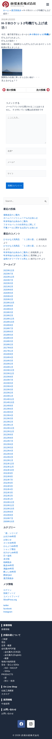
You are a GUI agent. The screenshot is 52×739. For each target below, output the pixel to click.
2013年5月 (8, 412)
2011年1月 (8, 499)
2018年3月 (8, 341)
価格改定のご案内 (11, 215)
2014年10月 (8, 402)
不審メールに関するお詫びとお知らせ (20, 228)
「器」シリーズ (10, 533)
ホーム (6, 10)
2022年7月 (8, 280)
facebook (7, 609)
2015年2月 (8, 393)
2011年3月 (8, 492)
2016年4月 (8, 357)
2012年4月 (8, 451)
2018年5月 (8, 335)
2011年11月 (8, 467)
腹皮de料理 (8, 565)
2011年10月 (8, 470)
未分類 (6, 559)
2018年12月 (8, 319)
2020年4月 (8, 296)
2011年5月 (8, 486)
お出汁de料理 (9, 536)
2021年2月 (8, 286)
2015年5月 (8, 383)
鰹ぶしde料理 (9, 572)
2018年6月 (8, 332)
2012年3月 (8, 454)
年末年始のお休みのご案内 (15, 221)
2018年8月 (8, 325)
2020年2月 (8, 299)
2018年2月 (8, 344)
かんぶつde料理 (10, 546)
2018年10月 (8, 322)
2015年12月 (8, 370)
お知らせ (7, 540)
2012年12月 (8, 428)
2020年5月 (8, 293)
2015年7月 (8, 380)
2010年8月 (8, 515)
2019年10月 (8, 303)
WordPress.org (10, 600)
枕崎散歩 (7, 562)
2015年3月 (8, 389)
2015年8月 (8, 377)
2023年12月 (8, 270)
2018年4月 (8, 338)
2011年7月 (8, 480)
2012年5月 (8, 447)
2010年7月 (8, 518)
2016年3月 (8, 361)
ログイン (7, 590)
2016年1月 (8, 367)
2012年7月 (8, 441)
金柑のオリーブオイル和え (15, 259)
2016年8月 (8, 354)
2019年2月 (8, 315)
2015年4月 (8, 386)
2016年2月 (8, 364)
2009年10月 (8, 521)
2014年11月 (8, 399)
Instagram (7, 612)
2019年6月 (8, 309)
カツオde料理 (9, 543)
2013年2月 (8, 422)
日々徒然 (7, 556)
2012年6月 (8, 444)
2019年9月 (8, 306)
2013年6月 (8, 409)
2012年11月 (8, 431)
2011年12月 (8, 464)
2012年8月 (8, 438)
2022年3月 (8, 283)
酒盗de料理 (8, 569)
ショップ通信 (9, 549)
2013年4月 (8, 415)
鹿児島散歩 (16, 10)
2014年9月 (8, 406)
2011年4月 (8, 489)
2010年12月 (8, 502)
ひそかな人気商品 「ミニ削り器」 (19, 239)
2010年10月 (8, 509)
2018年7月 (8, 328)
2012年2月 (8, 457)
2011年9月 (8, 473)
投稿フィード (9, 593)
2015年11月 (8, 373)
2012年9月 (8, 435)
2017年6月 (8, 348)
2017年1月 (8, 351)
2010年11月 (8, 505)
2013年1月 (8, 425)
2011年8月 (8, 476)
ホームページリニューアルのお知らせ (20, 218)
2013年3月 (8, 418)
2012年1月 (8, 460)
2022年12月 (8, 277)
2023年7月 (8, 274)
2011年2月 (8, 496)
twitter (6, 605)
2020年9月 (8, 290)
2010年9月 (8, 512)
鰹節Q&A (7, 575)
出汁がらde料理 (10, 552)
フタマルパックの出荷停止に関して (19, 224)
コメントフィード (11, 596)
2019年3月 (8, 312)
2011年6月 (8, 483)
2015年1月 (8, 396)
